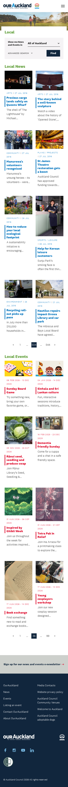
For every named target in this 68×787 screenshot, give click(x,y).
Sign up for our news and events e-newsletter (32, 664)
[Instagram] (14, 750)
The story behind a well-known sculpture (49, 102)
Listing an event (12, 705)
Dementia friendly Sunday (48, 444)
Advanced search (18, 53)
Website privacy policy (50, 692)
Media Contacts (46, 685)
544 (48, 345)
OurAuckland (10, 685)
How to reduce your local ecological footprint (16, 232)
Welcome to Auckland (49, 709)
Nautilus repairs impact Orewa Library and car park (48, 316)
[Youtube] (23, 750)
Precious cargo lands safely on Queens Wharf (17, 101)
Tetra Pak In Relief (45, 535)
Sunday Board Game (16, 390)
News (6, 692)
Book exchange (16, 612)
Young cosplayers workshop (45, 599)
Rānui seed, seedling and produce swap (16, 460)
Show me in (16, 43)
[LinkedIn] (32, 750)
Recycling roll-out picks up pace (16, 314)
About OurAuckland (14, 718)
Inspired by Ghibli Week (14, 529)
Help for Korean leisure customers (48, 252)
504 (34, 345)
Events (7, 698)
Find (53, 53)
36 (34, 636)
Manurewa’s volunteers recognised (14, 165)
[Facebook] (5, 750)
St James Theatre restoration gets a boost (48, 166)
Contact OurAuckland (15, 711)
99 (47, 636)
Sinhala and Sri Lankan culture (48, 390)
